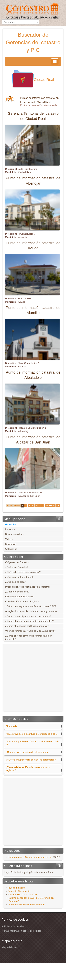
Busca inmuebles (14, 534)
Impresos (10, 529)
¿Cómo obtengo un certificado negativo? (27, 626)
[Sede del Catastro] (33, 11)
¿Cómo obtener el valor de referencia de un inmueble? (28, 637)
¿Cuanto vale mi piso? (17, 591)
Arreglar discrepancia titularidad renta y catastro (31, 611)
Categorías (11, 549)
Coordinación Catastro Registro (22, 601)
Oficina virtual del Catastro (19, 596)
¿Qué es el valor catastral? (19, 577)
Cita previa (11, 726)
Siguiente (50, 505)
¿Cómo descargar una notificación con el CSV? (30, 606)
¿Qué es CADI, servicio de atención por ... (28, 752)
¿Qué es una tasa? (15, 581)
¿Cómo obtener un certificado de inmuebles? (29, 621)
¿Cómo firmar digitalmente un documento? (28, 616)
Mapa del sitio (9, 947)
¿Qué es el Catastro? (16, 567)
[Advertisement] (33, 679)
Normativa (10, 544)
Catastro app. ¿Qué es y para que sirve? (30, 857)
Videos (9, 539)
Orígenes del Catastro (17, 562)
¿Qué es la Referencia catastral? (23, 572)
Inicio (9, 505)
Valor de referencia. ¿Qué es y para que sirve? (30, 630)
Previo (17, 505)
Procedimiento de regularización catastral (27, 586)
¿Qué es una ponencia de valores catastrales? (31, 759)
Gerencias (10, 524)
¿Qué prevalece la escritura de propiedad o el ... (32, 733)
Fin (58, 505)
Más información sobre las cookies (22, 930)
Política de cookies (14, 926)
